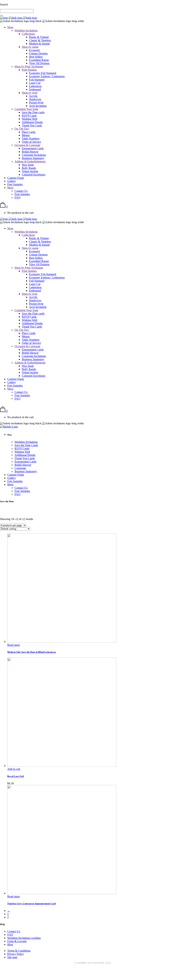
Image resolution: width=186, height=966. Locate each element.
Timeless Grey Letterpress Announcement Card (31, 903)
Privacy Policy (15, 953)
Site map (12, 957)
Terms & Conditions (19, 950)
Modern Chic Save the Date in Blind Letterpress (31, 652)
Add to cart (13, 768)
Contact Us (13, 931)
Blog (10, 944)
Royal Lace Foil (15, 776)
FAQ (10, 934)
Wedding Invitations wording (24, 937)
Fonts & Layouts (17, 941)
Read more (13, 644)
